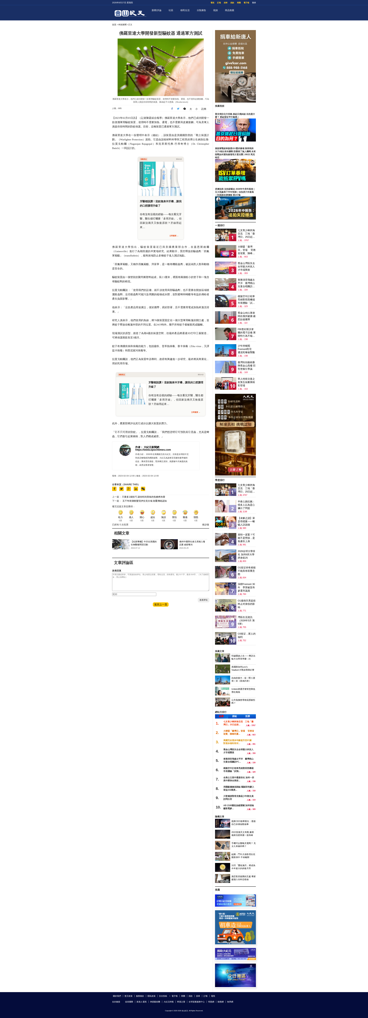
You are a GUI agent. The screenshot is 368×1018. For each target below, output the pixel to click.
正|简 (203, 109)
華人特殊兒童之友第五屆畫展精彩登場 (246, 382)
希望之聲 (181, 1002)
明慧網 (211, 1002)
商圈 (239, 3)
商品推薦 (229, 10)
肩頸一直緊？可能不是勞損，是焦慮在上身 (246, 538)
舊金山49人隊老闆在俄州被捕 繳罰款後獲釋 (247, 316)
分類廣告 (201, 10)
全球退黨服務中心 (197, 1002)
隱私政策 (151, 996)
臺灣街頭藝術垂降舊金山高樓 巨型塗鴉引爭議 (247, 365)
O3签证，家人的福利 (247, 635)
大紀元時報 (169, 1002)
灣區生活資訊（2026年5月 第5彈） (246, 620)
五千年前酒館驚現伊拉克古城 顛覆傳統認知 (144, 501)
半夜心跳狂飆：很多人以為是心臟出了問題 (246, 505)
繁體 (254, 3)
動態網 (221, 1002)
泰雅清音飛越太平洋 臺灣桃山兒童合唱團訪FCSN (246, 283)
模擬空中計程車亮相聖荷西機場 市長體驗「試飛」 (246, 300)
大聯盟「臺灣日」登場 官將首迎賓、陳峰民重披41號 (247, 250)
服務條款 (140, 996)
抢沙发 (205, 524)
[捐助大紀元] (235, 959)
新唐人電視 (142, 1002)
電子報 (246, 3)
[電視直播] (235, 986)
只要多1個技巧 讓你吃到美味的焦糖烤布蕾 (143, 497)
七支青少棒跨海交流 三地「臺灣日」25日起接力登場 (246, 234)
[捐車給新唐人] (235, 102)
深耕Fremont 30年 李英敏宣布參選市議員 (246, 587)
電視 (212, 3)
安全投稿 (163, 996)
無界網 (230, 1002)
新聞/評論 (156, 10)
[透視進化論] (235, 474)
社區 (171, 10)
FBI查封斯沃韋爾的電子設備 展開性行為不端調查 (247, 333)
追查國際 (129, 1002)
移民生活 (185, 10)
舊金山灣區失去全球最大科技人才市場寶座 (246, 266)
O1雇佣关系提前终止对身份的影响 (247, 604)
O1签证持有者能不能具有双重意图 (247, 571)
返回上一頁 (160, 604)
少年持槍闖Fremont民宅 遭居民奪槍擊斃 (246, 349)
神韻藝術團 (155, 1002)
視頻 (215, 10)
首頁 (114, 24)
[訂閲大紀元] (235, 906)
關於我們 (117, 996)
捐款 (232, 3)
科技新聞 (122, 24)
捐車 (226, 3)
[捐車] (235, 943)
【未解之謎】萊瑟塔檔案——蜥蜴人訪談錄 (246, 521)
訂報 (219, 3)
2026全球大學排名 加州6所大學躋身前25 (246, 554)
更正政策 (128, 996)
